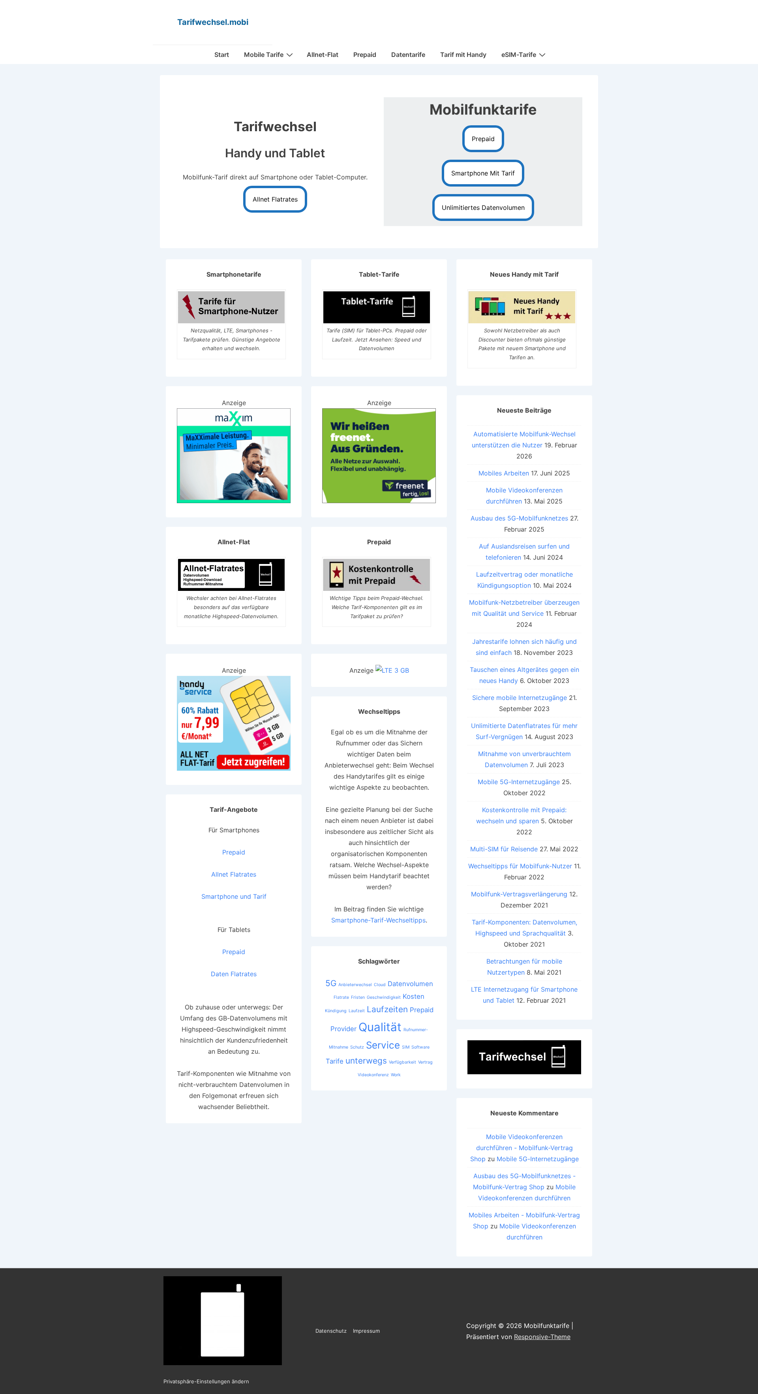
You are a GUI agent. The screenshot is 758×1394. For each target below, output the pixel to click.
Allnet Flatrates (275, 199)
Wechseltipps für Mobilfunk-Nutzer (520, 866)
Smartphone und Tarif (233, 896)
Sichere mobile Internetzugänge (519, 698)
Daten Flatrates (234, 974)
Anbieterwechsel (355, 984)
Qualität (380, 1027)
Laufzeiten (387, 1009)
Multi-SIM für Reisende (504, 849)
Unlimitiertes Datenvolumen (483, 207)
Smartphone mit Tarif (483, 173)
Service (383, 1045)
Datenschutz (331, 1331)
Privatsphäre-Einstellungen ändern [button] (206, 1381)
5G (330, 983)
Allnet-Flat (322, 54)
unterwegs (366, 1061)
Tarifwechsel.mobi (212, 22)
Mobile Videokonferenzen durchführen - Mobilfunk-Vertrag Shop (521, 1148)
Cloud (380, 984)
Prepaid (364, 54)
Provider (343, 1029)
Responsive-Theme (542, 1337)
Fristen (358, 997)
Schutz (357, 1047)
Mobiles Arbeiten (503, 473)
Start (221, 54)
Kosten (413, 996)
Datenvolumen (410, 984)
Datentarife (408, 54)
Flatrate (341, 997)
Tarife (334, 1061)
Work (396, 1074)
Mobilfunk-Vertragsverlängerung (519, 894)
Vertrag (425, 1062)
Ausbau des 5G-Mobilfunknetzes (519, 518)
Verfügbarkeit (402, 1062)
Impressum (366, 1331)
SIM (405, 1047)
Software (420, 1047)
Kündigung (336, 1010)
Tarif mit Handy (463, 54)
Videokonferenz (373, 1074)
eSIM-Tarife (518, 54)
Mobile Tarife (263, 54)
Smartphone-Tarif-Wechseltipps (378, 920)
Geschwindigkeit (384, 997)
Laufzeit (357, 1010)
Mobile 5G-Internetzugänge (519, 782)
